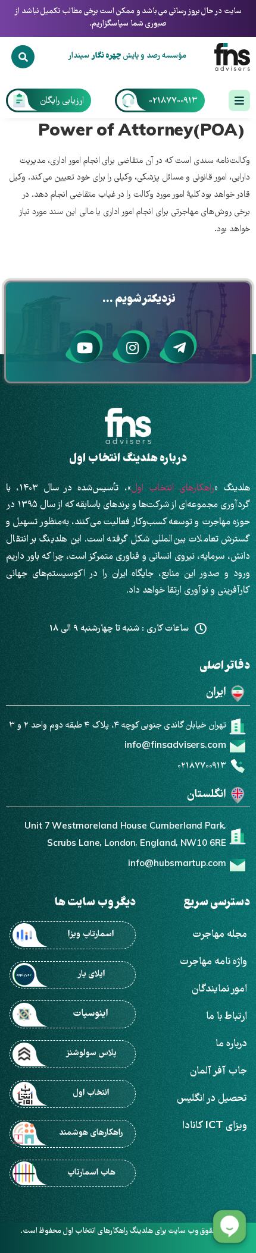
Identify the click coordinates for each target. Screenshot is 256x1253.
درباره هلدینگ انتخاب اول (128, 459)
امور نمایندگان (219, 989)
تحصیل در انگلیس (212, 1099)
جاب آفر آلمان (218, 1071)
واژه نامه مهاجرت (213, 962)
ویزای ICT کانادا (214, 1126)
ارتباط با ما (226, 1017)
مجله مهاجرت (219, 935)
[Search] (22, 56)
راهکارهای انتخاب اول (172, 488)
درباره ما (231, 1044)
